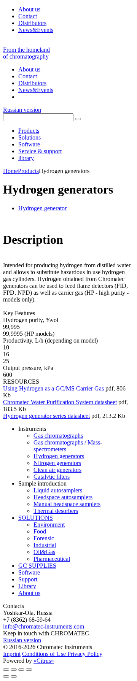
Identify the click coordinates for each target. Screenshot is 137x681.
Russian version (22, 109)
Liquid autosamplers (57, 490)
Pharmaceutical (51, 559)
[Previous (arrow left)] (6, 676)
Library (27, 586)
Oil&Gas (44, 552)
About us (29, 9)
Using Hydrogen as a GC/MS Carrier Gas (53, 388)
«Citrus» (43, 660)
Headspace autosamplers (62, 497)
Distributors (32, 23)
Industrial (44, 545)
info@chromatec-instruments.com (43, 626)
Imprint (12, 654)
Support (27, 579)
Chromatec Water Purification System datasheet (60, 402)
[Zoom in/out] (29, 669)
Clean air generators (57, 470)
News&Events (35, 30)
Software (29, 572)
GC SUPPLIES (37, 565)
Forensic (43, 538)
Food (39, 531)
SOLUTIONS (35, 517)
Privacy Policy (84, 654)
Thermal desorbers (55, 511)
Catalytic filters (51, 476)
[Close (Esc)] (6, 669)
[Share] (14, 669)
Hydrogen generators (58, 456)
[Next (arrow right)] (14, 676)
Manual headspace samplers (66, 504)
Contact (27, 16)
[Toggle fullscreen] (21, 669)
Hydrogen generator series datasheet (46, 416)
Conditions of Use (44, 654)
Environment (49, 524)
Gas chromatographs (58, 435)
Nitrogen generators (57, 463)
